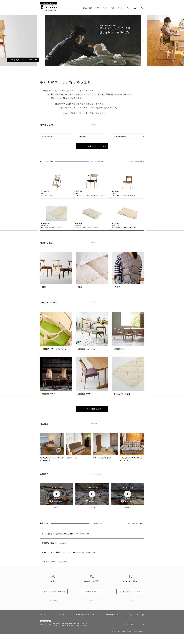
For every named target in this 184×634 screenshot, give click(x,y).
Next (143, 40)
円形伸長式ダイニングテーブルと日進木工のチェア (52, 459)
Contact (118, 8)
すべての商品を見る (137, 161)
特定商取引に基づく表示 (86, 615)
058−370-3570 (92, 591)
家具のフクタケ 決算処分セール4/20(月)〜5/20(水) (63, 552)
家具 (85, 8)
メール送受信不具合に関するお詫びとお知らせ (60, 534)
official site (128, 624)
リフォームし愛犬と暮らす (102, 458)
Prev (40, 40)
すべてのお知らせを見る (136, 523)
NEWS (43, 615)
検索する (92, 146)
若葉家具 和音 (71, 458)
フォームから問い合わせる (54, 591)
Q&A (105, 8)
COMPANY (61, 615)
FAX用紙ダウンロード (130, 591)
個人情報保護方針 (112, 615)
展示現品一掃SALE (49, 543)
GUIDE (98, 8)
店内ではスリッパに (49, 562)
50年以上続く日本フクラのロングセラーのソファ (132, 459)
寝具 (91, 8)
